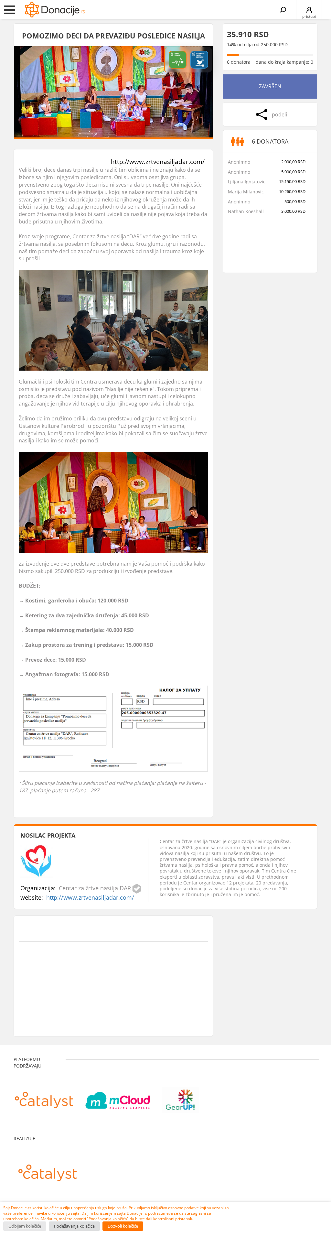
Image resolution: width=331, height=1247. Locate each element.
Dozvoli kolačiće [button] (123, 1226)
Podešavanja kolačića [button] (74, 1226)
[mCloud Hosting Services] (117, 1096)
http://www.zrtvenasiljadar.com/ (158, 161)
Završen (270, 86)
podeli (279, 114)
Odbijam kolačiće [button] (24, 1226)
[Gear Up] (180, 1096)
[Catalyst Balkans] (44, 1096)
